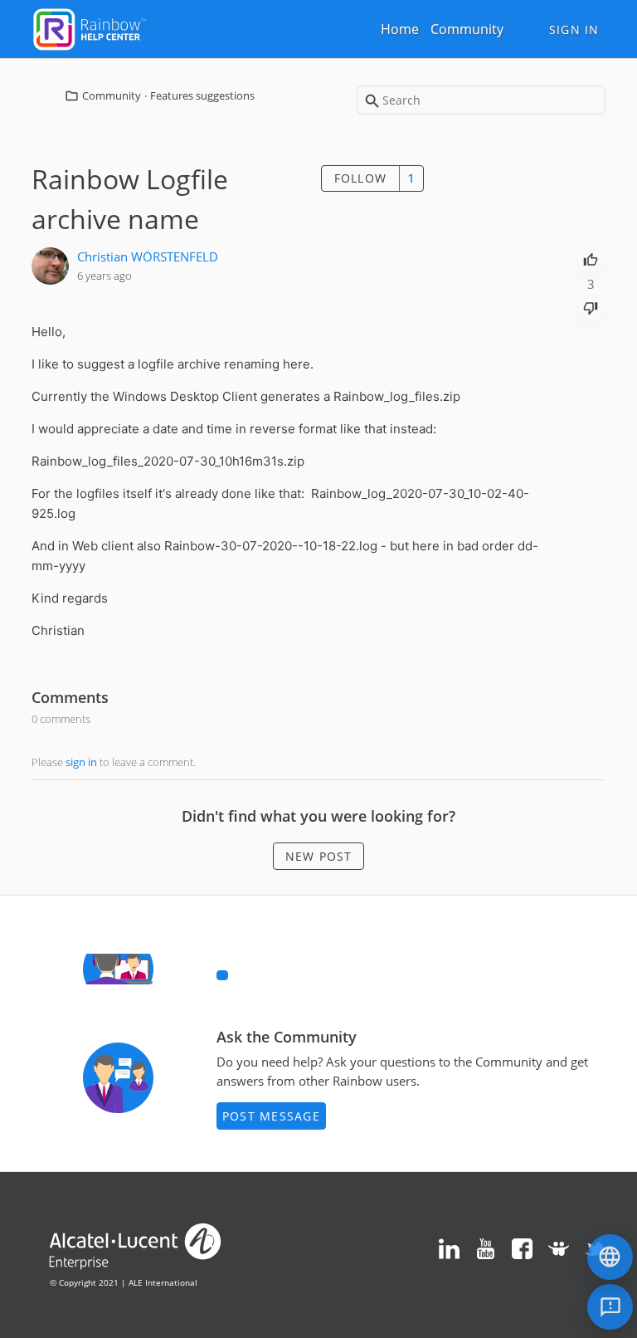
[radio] (590, 258)
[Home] (90, 27)
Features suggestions (202, 95)
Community (466, 29)
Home (400, 29)
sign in (81, 761)
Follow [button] (360, 178)
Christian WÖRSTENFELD (147, 256)
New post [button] (319, 856)
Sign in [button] (574, 29)
